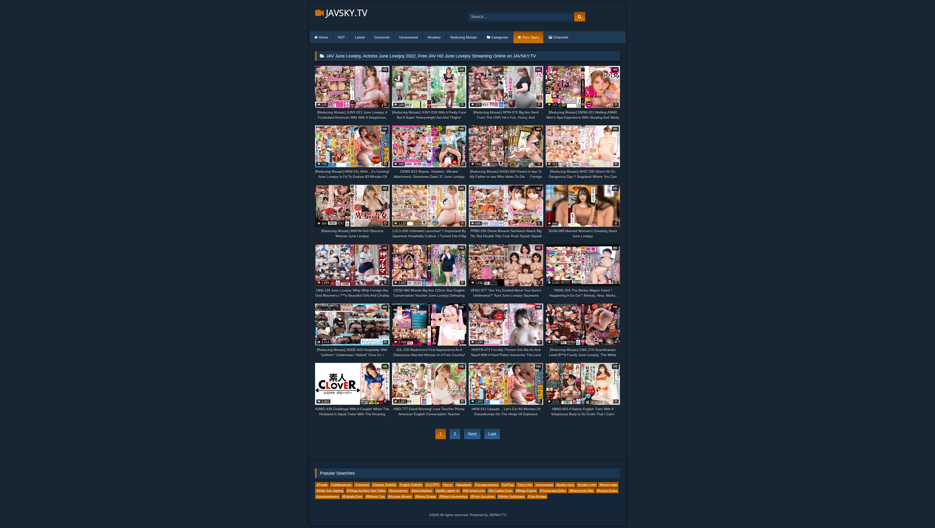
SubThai (508, 485)
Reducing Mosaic (463, 37)
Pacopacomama (486, 485)
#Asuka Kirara (607, 490)
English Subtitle (411, 485)
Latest (360, 37)
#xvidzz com (587, 485)
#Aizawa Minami (399, 496)
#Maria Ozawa (425, 496)
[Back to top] (920, 513)
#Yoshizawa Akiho (553, 490)
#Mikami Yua (375, 496)
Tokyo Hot (524, 485)
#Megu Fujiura (526, 490)
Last (492, 434)
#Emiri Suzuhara (482, 496)
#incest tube (608, 485)
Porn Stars (531, 37)
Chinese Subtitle (384, 485)
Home (323, 37)
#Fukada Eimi (352, 496)
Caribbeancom (341, 485)
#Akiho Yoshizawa (511, 496)
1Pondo (322, 485)
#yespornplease (328, 496)
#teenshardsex (421, 490)
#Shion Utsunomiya (453, 496)
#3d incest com (474, 490)
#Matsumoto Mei (581, 490)
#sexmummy (398, 490)
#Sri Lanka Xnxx (500, 490)
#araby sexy (565, 485)
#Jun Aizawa (537, 496)
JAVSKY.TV (345, 13)
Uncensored (408, 37)
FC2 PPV (432, 485)
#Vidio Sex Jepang (330, 490)
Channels (561, 37)
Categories (499, 37)
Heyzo (447, 485)
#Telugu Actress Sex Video (366, 490)
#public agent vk (447, 490)
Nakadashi (463, 485)
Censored (381, 37)
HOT (341, 37)
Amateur (434, 37)
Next (472, 434)
